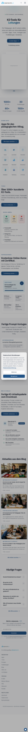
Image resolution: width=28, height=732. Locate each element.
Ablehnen (14, 372)
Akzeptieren (14, 376)
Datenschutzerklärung (9, 368)
